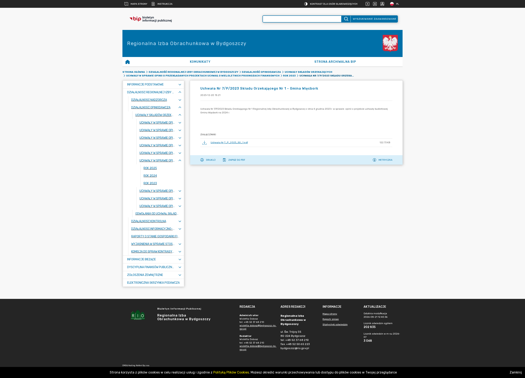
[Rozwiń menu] (180, 84)
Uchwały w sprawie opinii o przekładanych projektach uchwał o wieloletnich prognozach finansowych (203, 75)
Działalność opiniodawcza (261, 72)
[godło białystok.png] (390, 43)
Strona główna (133, 72)
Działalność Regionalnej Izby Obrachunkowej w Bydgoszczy (193, 72)
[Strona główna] (127, 61)
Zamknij (516, 372)
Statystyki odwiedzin (335, 324)
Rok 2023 (289, 75)
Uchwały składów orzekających (308, 72)
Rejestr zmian (331, 319)
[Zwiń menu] (180, 92)
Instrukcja (165, 3)
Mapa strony (139, 3)
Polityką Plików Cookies (231, 372)
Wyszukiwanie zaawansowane (374, 18)
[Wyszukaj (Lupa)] (345, 19)
